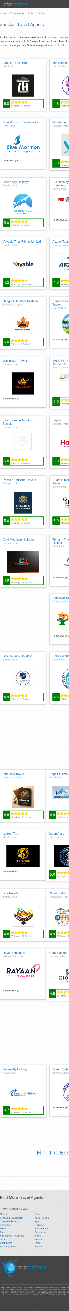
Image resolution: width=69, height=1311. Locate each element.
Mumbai (4, 1214)
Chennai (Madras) (9, 1221)
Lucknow (39, 1225)
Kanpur (38, 1239)
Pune (2, 1232)
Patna (37, 1243)
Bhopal (38, 1246)
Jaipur (3, 1239)
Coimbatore (40, 1232)
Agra (37, 1221)
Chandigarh (6, 1243)
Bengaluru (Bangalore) (11, 1218)
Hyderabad (5, 1225)
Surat (37, 1214)
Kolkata (4, 1228)
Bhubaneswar (42, 1228)
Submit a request (37, 45)
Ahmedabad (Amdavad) (12, 1235)
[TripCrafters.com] (16, 5)
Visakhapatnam (8, 1246)
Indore (38, 1235)
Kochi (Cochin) (42, 1218)
